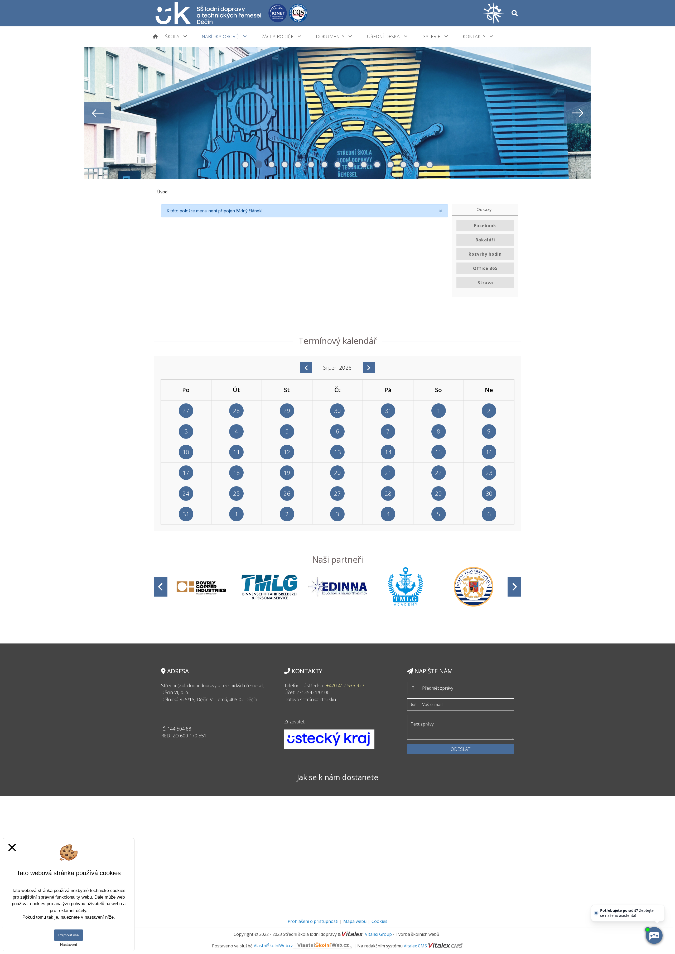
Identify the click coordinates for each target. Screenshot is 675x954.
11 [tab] (377, 164)
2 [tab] (258, 164)
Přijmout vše (68, 935)
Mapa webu (355, 921)
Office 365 (485, 268)
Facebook (485, 225)
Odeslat (460, 749)
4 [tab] (285, 164)
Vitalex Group (378, 934)
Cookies (379, 921)
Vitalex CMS (415, 945)
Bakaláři (485, 240)
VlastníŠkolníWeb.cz (273, 945)
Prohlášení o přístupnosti (313, 921)
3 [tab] (272, 164)
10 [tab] (364, 164)
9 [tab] (351, 164)
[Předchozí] (160, 587)
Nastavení (68, 944)
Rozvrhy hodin (485, 254)
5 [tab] (298, 164)
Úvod (162, 192)
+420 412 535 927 (345, 685)
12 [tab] (390, 164)
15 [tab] (430, 164)
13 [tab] (403, 164)
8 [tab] (337, 164)
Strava (485, 282)
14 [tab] (417, 164)
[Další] (514, 587)
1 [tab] (245, 164)
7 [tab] (324, 164)
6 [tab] (311, 164)
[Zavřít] (658, 910)
